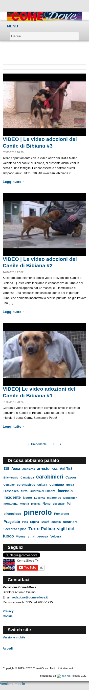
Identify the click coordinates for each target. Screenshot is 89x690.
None (46, 503)
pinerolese (12, 514)
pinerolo (37, 512)
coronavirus (26, 484)
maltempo (54, 497)
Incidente (12, 497)
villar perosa (37, 536)
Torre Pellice (41, 528)
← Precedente (37, 444)
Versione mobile (14, 637)
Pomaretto (61, 514)
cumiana (56, 484)
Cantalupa (27, 477)
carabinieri (49, 477)
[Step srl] (63, 675)
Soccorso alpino (14, 529)
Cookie (8, 616)
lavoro (27, 497)
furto (24, 491)
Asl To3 (66, 469)
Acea (15, 468)
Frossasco (11, 491)
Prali (25, 521)
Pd (68, 503)
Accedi (8, 648)
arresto (43, 468)
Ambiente (28, 468)
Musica (35, 503)
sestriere (70, 522)
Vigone (20, 536)
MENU (12, 26)
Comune (9, 484)
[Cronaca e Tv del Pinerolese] (44, 16)
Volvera (55, 536)
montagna (10, 503)
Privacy (8, 611)
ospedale (59, 503)
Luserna (39, 497)
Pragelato (11, 521)
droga (70, 484)
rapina (34, 521)
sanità (45, 521)
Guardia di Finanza (43, 491)
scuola (56, 522)
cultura (42, 484)
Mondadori (70, 497)
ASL (55, 469)
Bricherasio (10, 477)
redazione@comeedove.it (30, 597)
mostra (24, 503)
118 (6, 469)
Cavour (71, 477)
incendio (65, 491)
